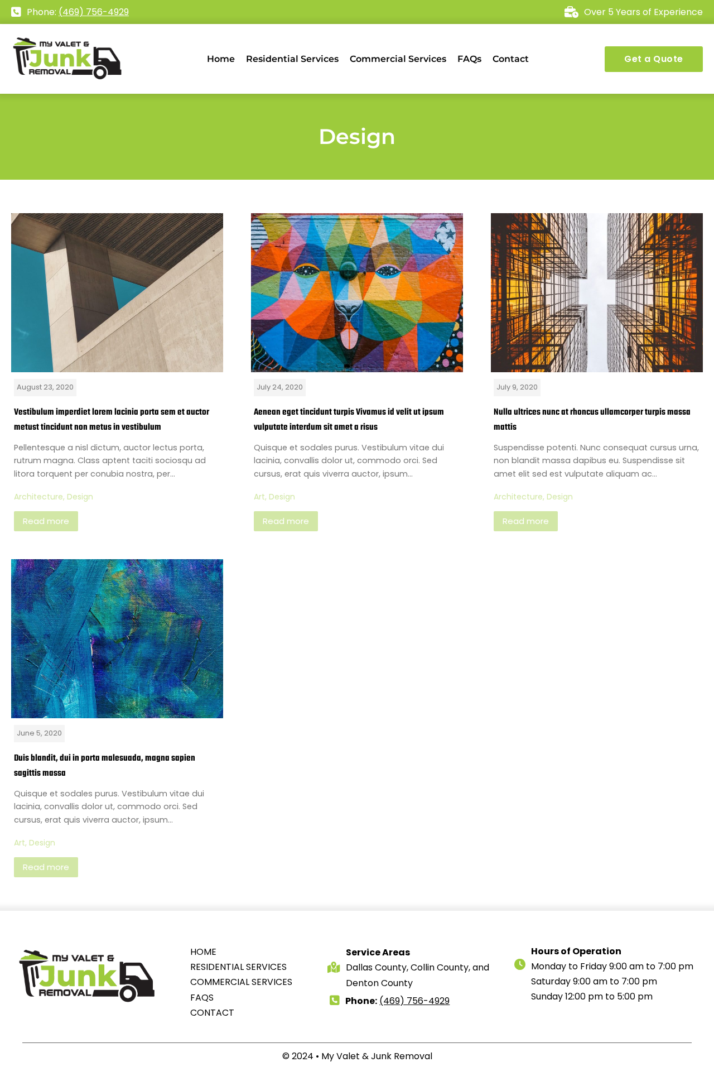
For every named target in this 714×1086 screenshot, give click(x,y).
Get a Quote (653, 58)
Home (221, 59)
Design (80, 496)
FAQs (469, 59)
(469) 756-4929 (94, 12)
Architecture (38, 496)
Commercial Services (398, 59)
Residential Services (292, 59)
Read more (46, 521)
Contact (511, 59)
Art (259, 496)
